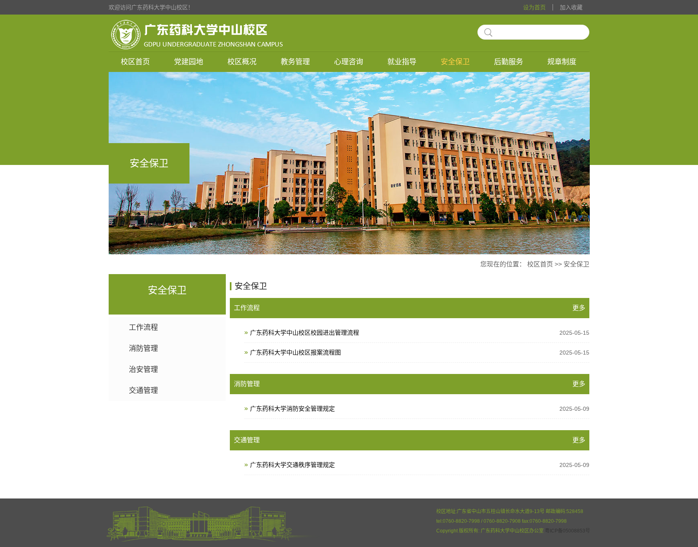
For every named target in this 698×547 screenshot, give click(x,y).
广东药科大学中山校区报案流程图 (419, 352)
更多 (578, 307)
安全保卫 (455, 62)
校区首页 (135, 62)
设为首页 (534, 7)
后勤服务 (508, 62)
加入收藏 (571, 7)
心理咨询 (348, 62)
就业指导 (401, 62)
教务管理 (295, 62)
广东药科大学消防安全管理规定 (419, 408)
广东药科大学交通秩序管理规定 (419, 464)
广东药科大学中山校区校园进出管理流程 (419, 332)
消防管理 (143, 348)
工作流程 (143, 327)
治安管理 (143, 369)
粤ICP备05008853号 (567, 531)
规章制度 (561, 62)
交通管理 (143, 390)
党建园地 (188, 62)
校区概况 (241, 62)
